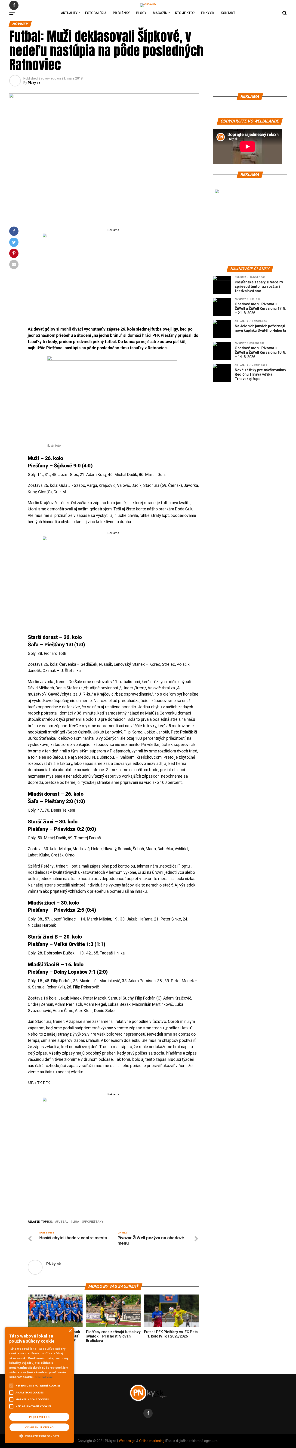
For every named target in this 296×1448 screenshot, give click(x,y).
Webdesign (127, 1441)
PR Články (121, 13)
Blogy (141, 13)
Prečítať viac (44, 1377)
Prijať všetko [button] (39, 1417)
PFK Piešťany (93, 1221)
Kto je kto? (185, 13)
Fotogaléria (95, 13)
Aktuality (69, 13)
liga (75, 1221)
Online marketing (151, 1441)
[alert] (39, 1385)
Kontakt (228, 13)
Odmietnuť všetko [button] (39, 1427)
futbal (62, 1221)
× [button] (70, 1331)
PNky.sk (207, 13)
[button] (39, 1435)
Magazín (160, 13)
